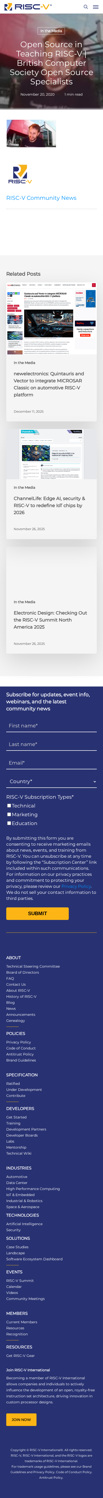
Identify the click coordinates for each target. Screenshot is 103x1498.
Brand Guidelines (21, 1060)
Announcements (20, 1014)
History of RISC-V (21, 996)
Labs (10, 1141)
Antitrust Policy (20, 1054)
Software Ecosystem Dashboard (34, 1259)
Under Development (24, 1089)
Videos (12, 1292)
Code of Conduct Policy (74, 1472)
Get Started (16, 1117)
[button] (95, 6)
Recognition (17, 1334)
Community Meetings (25, 1298)
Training (13, 1123)
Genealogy (15, 1020)
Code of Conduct (21, 1048)
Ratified (13, 1083)
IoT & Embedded (20, 1195)
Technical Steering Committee (33, 966)
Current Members (21, 1322)
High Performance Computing (33, 1189)
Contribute (15, 1095)
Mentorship (16, 1147)
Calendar (14, 1286)
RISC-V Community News (41, 198)
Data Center (17, 1182)
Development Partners (26, 1129)
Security (13, 1230)
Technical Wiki (19, 1153)
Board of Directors (22, 972)
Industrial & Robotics (24, 1201)
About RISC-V (18, 990)
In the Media (51, 31)
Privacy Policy (76, 886)
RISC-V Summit (20, 1280)
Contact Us (16, 984)
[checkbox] (51, 814)
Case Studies (17, 1247)
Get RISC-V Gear (20, 1355)
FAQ (10, 978)
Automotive (16, 1176)
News (11, 1008)
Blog (10, 1002)
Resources (15, 1328)
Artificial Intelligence (24, 1224)
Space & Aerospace (22, 1207)
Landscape (15, 1253)
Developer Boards (22, 1135)
